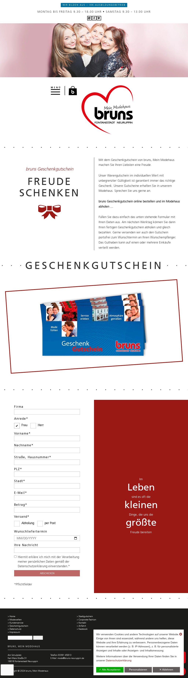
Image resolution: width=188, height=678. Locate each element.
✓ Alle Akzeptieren (109, 669)
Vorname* (22, 433)
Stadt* (19, 481)
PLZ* (18, 469)
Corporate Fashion (87, 619)
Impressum (15, 632)
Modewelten (16, 619)
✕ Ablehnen (166, 669)
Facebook (83, 629)
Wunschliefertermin (30, 531)
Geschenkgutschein (19, 626)
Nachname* (23, 445)
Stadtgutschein (86, 616)
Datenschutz (15, 629)
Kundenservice (16, 622)
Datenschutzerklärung (118, 660)
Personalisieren (138, 669)
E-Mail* (20, 493)
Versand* (21, 516)
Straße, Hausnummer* (32, 457)
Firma (19, 406)
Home (12, 616)
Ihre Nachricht (26, 545)
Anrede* (21, 418)
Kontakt (82, 622)
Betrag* (20, 504)
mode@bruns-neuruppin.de (70, 658)
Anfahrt (82, 626)
